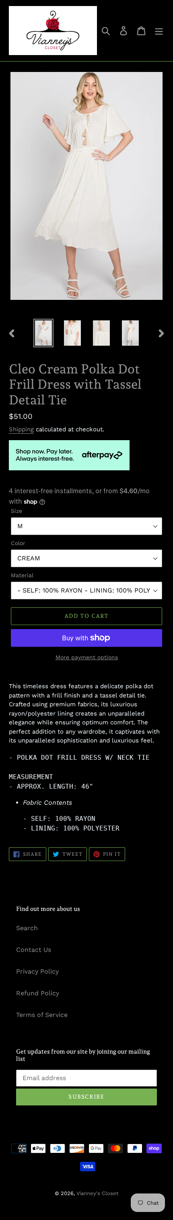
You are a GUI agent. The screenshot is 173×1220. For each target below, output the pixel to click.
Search (27, 928)
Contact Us (33, 949)
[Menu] (159, 31)
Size (16, 511)
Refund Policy (37, 993)
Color (18, 543)
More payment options (87, 657)
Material (22, 575)
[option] (43, 333)
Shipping (21, 429)
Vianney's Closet (97, 1193)
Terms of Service (42, 1015)
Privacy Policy (37, 971)
